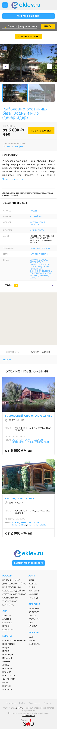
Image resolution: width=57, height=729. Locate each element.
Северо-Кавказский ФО (14, 594)
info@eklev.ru (28, 715)
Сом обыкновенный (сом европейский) (41, 271)
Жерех (33, 262)
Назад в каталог (30, 36)
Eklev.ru (19, 708)
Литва (5, 665)
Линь (35, 524)
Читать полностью (12, 179)
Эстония (7, 689)
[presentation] (6, 66)
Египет (31, 640)
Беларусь (7, 622)
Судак (48, 273)
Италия (6, 651)
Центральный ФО (11, 580)
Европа (7, 636)
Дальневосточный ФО (14, 583)
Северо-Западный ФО (13, 590)
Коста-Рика (34, 619)
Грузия (6, 626)
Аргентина (33, 608)
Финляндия (8, 679)
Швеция (6, 686)
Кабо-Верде (34, 644)
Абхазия (6, 615)
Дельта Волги (37, 230)
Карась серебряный (37, 263)
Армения (6, 619)
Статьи (47, 703)
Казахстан (7, 629)
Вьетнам (32, 583)
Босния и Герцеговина (14, 640)
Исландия (7, 654)
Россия (34, 210)
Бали (31, 580)
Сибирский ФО (10, 597)
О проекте (34, 703)
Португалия (8, 675)
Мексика (32, 626)
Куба (30, 622)
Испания (7, 658)
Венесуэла (33, 612)
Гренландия (8, 644)
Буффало (35, 260)
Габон (31, 637)
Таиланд (33, 597)
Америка (34, 604)
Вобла (44, 260)
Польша (6, 672)
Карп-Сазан (25, 439)
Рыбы (22, 703)
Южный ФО (36, 216)
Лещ (40, 266)
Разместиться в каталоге (28, 563)
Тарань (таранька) (39, 275)
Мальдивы (34, 594)
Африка (33, 632)
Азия (31, 575)
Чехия (5, 682)
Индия (31, 587)
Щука (32, 277)
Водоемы (11, 703)
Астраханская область (37, 223)
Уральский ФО (9, 601)
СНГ (4, 611)
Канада (32, 615)
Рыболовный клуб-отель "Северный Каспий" (28, 415)
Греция (5, 647)
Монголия (34, 590)
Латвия (6, 661)
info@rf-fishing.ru (39, 254)
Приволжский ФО (11, 587)
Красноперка (19, 524)
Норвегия (7, 668)
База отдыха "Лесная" (20, 498)
